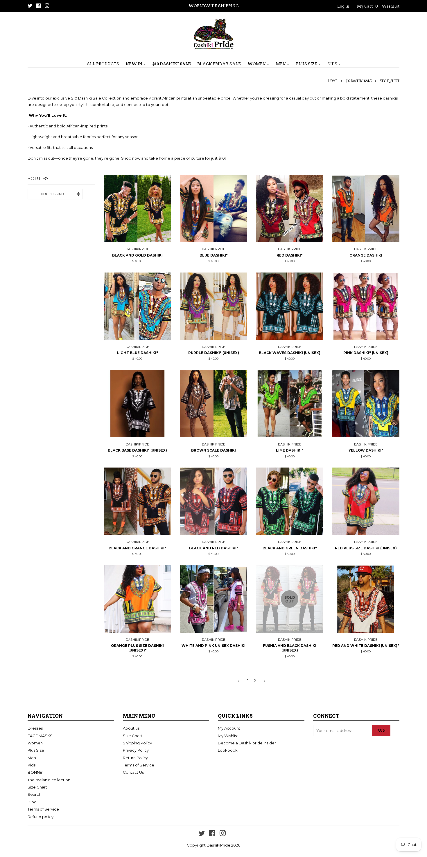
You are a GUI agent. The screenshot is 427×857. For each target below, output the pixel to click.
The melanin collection (49, 779)
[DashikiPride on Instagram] (47, 6)
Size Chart (37, 787)
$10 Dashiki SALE (358, 81)
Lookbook (228, 750)
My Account (229, 728)
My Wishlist (228, 735)
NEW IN (134, 64)
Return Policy (135, 757)
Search (34, 794)
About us (131, 728)
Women (35, 743)
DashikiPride (218, 845)
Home (332, 81)
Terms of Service (43, 809)
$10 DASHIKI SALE (171, 64)
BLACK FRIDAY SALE (219, 64)
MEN (281, 64)
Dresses (35, 728)
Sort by (38, 178)
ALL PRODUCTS (103, 64)
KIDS (332, 64)
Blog (32, 802)
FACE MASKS (40, 735)
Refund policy (40, 816)
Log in (343, 6)
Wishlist (390, 6)
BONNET (36, 772)
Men (32, 757)
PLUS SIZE (307, 64)
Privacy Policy (136, 750)
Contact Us (133, 772)
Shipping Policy (137, 743)
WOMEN (257, 64)
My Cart (367, 6)
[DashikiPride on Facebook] (38, 6)
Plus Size (36, 750)
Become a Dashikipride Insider (247, 743)
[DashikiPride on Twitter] (30, 6)
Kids (31, 765)
